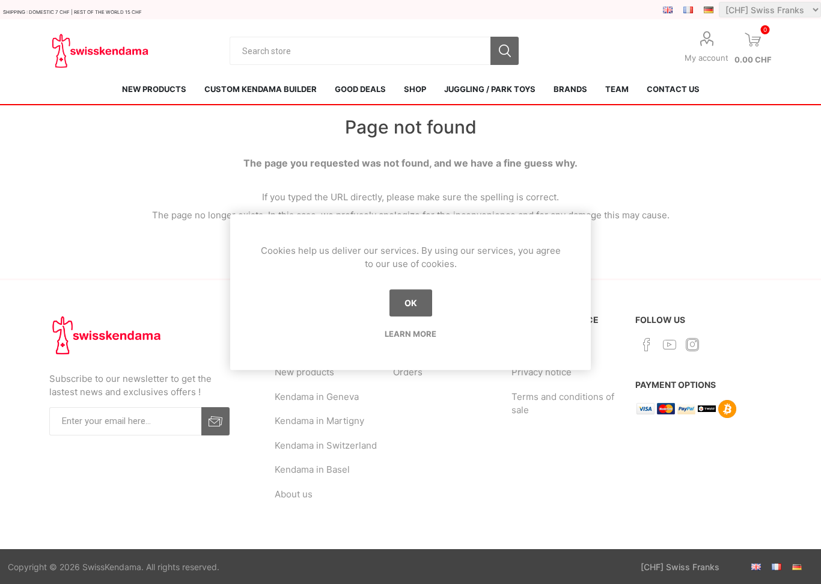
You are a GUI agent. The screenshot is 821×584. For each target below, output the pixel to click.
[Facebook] (646, 344)
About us (294, 494)
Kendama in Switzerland (326, 445)
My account (706, 58)
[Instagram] (692, 344)
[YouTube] (669, 344)
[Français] (688, 9)
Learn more (410, 334)
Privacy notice (541, 372)
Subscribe (215, 421)
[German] (708, 9)
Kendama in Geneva (317, 396)
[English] (667, 9)
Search (504, 51)
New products (304, 372)
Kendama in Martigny (319, 420)
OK (410, 303)
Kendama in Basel (312, 469)
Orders (408, 372)
